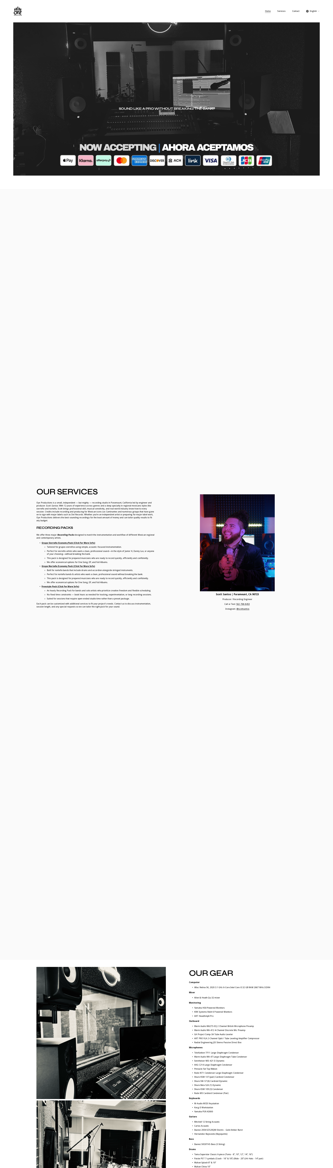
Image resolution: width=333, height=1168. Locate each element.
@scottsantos (242, 609)
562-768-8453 (243, 604)
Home (268, 11)
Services (281, 11)
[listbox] (313, 11)
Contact (295, 11)
